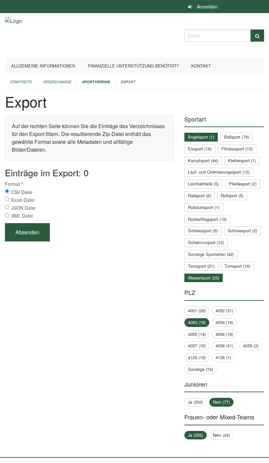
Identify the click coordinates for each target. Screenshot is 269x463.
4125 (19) (197, 357)
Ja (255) (195, 435)
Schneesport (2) (242, 230)
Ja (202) (195, 402)
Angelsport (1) (201, 137)
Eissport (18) (200, 148)
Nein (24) (221, 435)
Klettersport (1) (242, 160)
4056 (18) (224, 334)
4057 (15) (197, 345)
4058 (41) (224, 345)
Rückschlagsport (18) (207, 219)
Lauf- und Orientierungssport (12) (219, 172)
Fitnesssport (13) (237, 148)
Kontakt (201, 66)
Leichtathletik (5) (203, 184)
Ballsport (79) (236, 137)
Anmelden (207, 6)
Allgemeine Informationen (43, 66)
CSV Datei (21, 192)
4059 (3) (251, 345)
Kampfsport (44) (203, 160)
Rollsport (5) (232, 195)
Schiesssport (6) (203, 230)
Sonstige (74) (200, 369)
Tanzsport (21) (201, 266)
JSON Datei (23, 207)
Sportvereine (96, 81)
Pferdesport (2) (243, 184)
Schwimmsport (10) (206, 242)
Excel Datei (22, 200)
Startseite (21, 81)
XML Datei (22, 215)
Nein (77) (221, 402)
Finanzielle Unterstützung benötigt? (133, 66)
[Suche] (257, 35)
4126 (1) (223, 357)
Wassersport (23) (203, 278)
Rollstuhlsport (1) (203, 207)
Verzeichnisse (57, 81)
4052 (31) (224, 310)
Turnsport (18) (237, 266)
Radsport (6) (199, 195)
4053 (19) (197, 322)
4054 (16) (224, 322)
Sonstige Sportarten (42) (211, 254)
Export (128, 81)
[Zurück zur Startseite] (13, 34)
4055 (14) (197, 334)
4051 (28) (197, 310)
